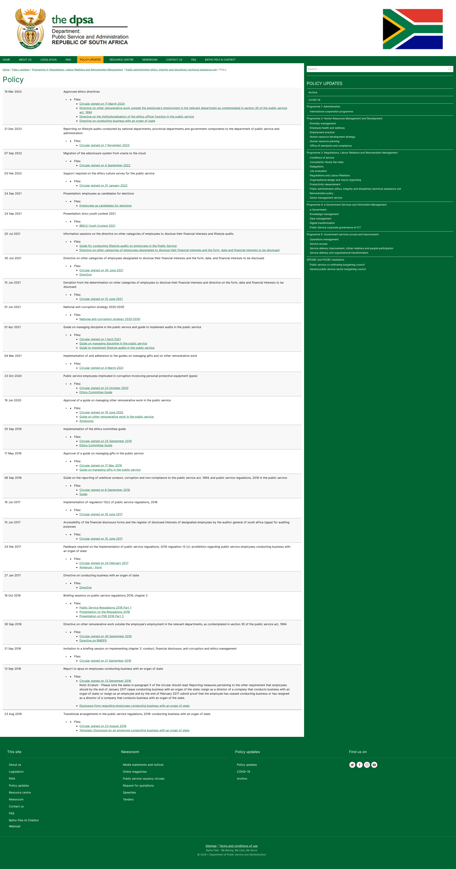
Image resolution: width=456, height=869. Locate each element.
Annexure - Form (90, 567)
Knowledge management (324, 214)
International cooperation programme (331, 111)
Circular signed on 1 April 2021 (100, 339)
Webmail (14, 826)
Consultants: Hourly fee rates (326, 162)
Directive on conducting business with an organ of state (117, 121)
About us (25, 59)
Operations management (324, 239)
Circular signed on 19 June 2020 (101, 412)
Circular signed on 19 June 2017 (101, 514)
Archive (313, 92)
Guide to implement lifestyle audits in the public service (116, 347)
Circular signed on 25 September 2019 (105, 441)
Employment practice (322, 132)
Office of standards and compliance (331, 145)
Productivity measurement (325, 184)
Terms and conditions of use (238, 846)
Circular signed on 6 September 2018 (104, 490)
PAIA (68, 59)
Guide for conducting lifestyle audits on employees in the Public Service (128, 246)
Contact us (174, 59)
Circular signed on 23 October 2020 (103, 388)
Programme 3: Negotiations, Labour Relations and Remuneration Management (77, 69)
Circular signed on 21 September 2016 (105, 660)
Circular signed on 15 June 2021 (101, 299)
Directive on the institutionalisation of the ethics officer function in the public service (136, 116)
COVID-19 (314, 99)
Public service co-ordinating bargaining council (337, 264)
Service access (318, 243)
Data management (320, 218)
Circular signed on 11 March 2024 (102, 103)
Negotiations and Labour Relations (330, 175)
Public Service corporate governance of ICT (335, 227)
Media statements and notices (143, 764)
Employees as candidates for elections (105, 205)
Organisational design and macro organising (335, 179)
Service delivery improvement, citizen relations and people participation (351, 248)
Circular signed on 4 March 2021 (101, 368)
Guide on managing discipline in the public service (113, 343)
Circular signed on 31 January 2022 (103, 185)
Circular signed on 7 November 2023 (104, 145)
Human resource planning (325, 141)
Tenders (128, 799)
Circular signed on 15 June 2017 (101, 538)
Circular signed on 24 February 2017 (103, 563)
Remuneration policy (321, 193)
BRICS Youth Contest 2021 (97, 225)
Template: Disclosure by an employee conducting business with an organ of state (134, 730)
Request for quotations (138, 785)
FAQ (193, 59)
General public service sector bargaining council (338, 269)
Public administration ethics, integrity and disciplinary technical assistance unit (171, 69)
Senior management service (326, 197)
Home (6, 59)
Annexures (86, 421)
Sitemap (211, 846)
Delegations (316, 166)
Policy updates (90, 59)
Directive (85, 274)
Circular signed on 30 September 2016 (105, 636)
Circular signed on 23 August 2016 (102, 726)
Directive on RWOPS (93, 640)
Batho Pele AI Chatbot (220, 59)
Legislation (48, 59)
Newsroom (149, 59)
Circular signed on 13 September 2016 (105, 681)
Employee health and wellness (327, 127)
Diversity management (323, 123)
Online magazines (135, 771)
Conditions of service (322, 157)
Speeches (129, 792)
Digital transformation (322, 222)
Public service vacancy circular (144, 778)
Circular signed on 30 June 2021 (101, 270)
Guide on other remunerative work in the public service (116, 416)
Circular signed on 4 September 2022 (104, 165)
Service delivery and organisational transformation (339, 252)
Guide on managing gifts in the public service (110, 469)
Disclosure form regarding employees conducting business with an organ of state (134, 705)
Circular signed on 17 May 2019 (100, 465)
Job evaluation (318, 170)
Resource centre (121, 59)
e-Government (318, 209)
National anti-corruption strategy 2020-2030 (109, 319)
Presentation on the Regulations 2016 (104, 612)
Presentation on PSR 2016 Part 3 (101, 616)
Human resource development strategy (332, 136)
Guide (83, 494)
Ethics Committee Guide (95, 392)
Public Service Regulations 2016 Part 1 (105, 607)
